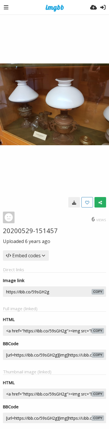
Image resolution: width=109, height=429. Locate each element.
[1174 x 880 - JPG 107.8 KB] (74, 202)
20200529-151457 (30, 230)
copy (97, 291)
